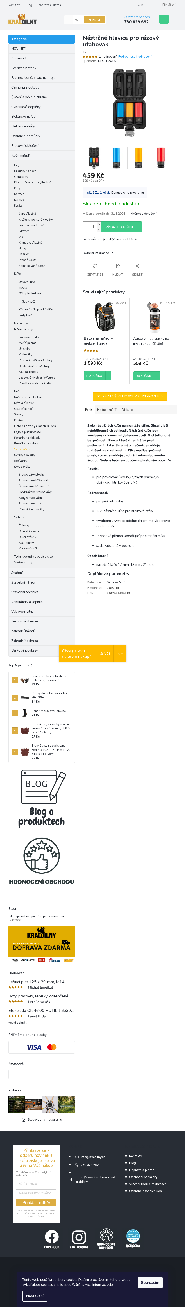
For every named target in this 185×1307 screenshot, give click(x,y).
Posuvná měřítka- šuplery (36, 360)
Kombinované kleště (32, 266)
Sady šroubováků (30, 498)
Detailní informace (96, 253)
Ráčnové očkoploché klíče (36, 309)
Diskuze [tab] (127, 410)
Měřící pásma (27, 343)
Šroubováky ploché (31, 475)
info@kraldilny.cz (93, 1157)
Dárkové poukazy (24, 650)
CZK (140, 5)
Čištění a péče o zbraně (29, 97)
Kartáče (19, 194)
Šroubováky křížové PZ (34, 486)
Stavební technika (24, 592)
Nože (17, 392)
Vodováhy (25, 354)
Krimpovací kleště (30, 243)
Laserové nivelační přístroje (37, 378)
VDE (22, 237)
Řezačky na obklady (27, 438)
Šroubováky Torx (30, 504)
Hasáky (24, 254)
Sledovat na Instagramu (45, 1119)
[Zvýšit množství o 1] (99, 224)
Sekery (18, 415)
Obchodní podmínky (143, 1177)
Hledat (95, 20)
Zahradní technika (24, 640)
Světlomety (26, 543)
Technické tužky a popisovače (33, 557)
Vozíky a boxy (23, 563)
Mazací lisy (21, 323)
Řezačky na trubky (26, 443)
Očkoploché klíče (30, 293)
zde (110, 1284)
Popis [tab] (89, 410)
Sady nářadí (22, 449)
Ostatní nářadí (23, 409)
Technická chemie (24, 621)
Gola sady (21, 177)
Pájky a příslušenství (27, 432)
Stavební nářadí (23, 582)
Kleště (18, 206)
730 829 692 (90, 1165)
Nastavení (35, 1296)
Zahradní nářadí (23, 631)
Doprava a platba (49, 5)
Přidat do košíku (119, 227)
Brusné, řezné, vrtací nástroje (33, 77)
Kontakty (14, 5)
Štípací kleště (27, 214)
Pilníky (18, 420)
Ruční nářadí (20, 155)
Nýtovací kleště (24, 403)
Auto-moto (20, 58)
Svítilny (19, 517)
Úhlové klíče (27, 282)
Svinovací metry (29, 337)
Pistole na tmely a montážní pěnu (36, 426)
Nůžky (23, 248)
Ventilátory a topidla (27, 602)
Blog (28, 5)
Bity (16, 165)
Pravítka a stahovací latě (35, 383)
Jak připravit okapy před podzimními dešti (37, 916)
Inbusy (23, 288)
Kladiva (19, 200)
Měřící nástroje (24, 329)
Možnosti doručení (143, 213)
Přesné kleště (27, 260)
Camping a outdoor (26, 87)
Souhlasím (150, 1282)
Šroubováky (22, 467)
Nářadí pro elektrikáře (28, 397)
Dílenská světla (29, 531)
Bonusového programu (127, 192)
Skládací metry (28, 372)
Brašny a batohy (23, 68)
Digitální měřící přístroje (34, 366)
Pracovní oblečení (24, 145)
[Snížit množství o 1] (99, 229)
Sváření (17, 572)
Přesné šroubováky (31, 509)
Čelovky (24, 525)
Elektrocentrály (23, 126)
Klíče (17, 274)
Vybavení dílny (22, 611)
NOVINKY (18, 48)
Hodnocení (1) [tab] (107, 410)
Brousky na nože (25, 171)
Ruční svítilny (27, 537)
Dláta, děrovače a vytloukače (33, 183)
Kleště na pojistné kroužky (36, 220)
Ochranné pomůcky (25, 136)
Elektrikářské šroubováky (35, 492)
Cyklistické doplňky (26, 107)
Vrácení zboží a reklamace (147, 1184)
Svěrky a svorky (24, 455)
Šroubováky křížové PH (34, 481)
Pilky (17, 188)
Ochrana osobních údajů (146, 1191)
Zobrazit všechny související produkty (129, 396)
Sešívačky (20, 461)
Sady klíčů (28, 302)
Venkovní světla (29, 549)
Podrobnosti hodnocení (134, 56)
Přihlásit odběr (36, 1202)
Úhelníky (24, 349)
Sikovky (24, 231)
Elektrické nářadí (23, 116)
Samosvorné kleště (31, 225)
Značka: (101, 61)
